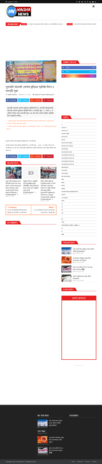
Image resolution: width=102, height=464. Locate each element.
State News (64, 197)
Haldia (63, 139)
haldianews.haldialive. (67, 158)
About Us (80, 461)
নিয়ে (62, 219)
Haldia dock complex (67, 146)
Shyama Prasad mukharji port (44, 94)
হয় (61, 231)
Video (62, 200)
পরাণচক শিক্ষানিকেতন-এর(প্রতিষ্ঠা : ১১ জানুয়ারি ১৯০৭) (70, 225)
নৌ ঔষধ (62, 222)
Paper (63, 185)
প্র (61, 228)
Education (64, 136)
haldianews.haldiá (66, 152)
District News (65, 133)
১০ (61, 124)
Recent (63, 188)
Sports (63, 194)
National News (65, 176)
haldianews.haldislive (67, 161)
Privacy (87, 461)
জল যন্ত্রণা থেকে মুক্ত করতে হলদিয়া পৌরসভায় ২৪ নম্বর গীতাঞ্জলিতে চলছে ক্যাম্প (37, 24)
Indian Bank (64, 167)
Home (73, 461)
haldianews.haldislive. (67, 164)
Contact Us (64, 130)
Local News (64, 173)
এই (62, 203)
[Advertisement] (51, 42)
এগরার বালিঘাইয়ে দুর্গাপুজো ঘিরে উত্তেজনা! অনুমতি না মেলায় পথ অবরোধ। (82, 24)
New (62, 179)
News (62, 182)
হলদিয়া (62, 234)
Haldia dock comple (66, 142)
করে (62, 210)
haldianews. (64, 149)
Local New (64, 170)
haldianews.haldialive (67, 155)
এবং (62, 206)
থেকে (62, 213)
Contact (61, 24)
